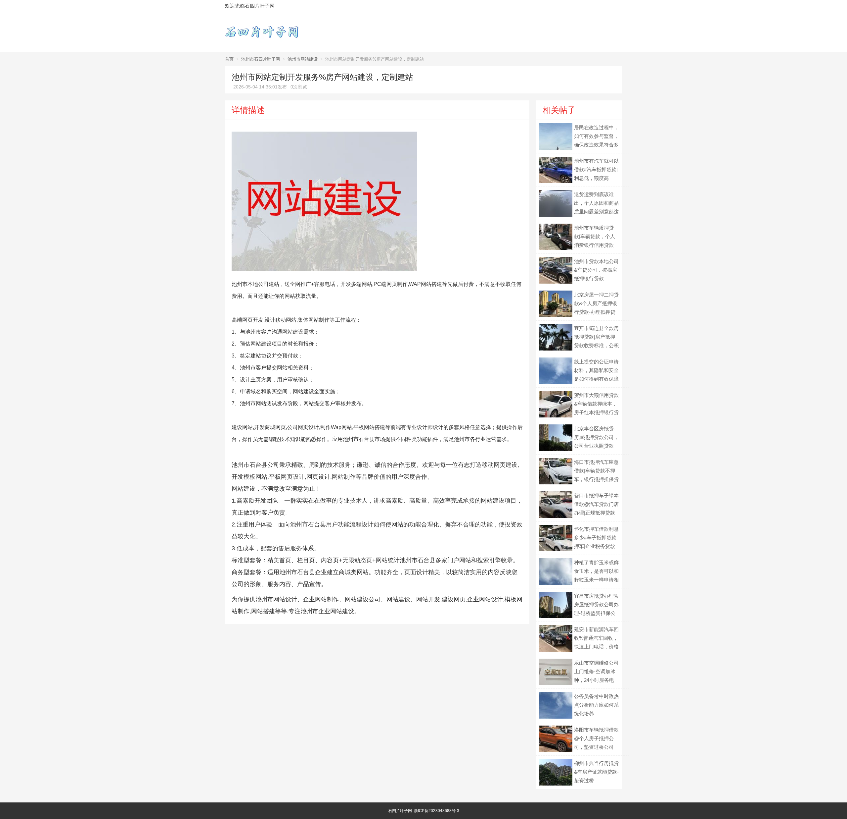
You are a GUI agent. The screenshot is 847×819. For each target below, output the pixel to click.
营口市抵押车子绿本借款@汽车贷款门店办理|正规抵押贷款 (596, 504)
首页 (229, 59)
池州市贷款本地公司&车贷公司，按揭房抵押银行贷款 (596, 269)
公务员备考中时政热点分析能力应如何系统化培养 (596, 704)
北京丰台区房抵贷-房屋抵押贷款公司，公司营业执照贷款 (596, 437)
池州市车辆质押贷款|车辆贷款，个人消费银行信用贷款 (594, 236)
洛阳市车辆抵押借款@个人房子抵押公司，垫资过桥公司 (596, 738)
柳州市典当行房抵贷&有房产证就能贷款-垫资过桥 (596, 771)
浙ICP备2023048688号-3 (436, 810)
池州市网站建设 (303, 59)
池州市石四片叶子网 (260, 59)
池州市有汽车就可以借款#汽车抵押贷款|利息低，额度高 (596, 169)
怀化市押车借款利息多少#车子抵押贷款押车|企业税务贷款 (596, 537)
